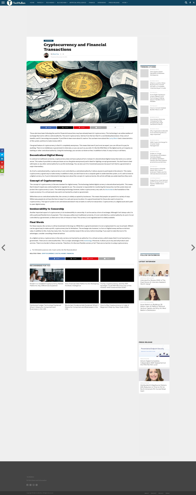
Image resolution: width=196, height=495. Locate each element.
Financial (70, 253)
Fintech (40, 2)
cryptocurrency (48, 253)
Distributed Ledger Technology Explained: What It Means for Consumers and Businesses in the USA (45, 307)
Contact (153, 493)
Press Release (114, 2)
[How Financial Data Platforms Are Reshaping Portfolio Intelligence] (82, 279)
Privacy (160, 493)
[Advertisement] (98, 21)
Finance (92, 2)
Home (32, 2)
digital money (60, 253)
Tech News (50, 2)
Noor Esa (56, 54)
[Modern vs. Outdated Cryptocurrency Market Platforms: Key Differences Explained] (46, 279)
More (124, 2)
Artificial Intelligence (78, 2)
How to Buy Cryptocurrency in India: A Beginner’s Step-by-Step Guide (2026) (114, 306)
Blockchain (61, 2)
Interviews (102, 2)
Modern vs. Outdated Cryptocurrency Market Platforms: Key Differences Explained (46, 285)
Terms (167, 493)
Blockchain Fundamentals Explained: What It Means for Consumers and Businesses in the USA (82, 307)
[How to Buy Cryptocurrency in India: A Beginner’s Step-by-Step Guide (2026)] (117, 300)
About (147, 493)
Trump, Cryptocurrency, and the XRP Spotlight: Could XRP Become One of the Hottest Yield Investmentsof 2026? (115, 285)
